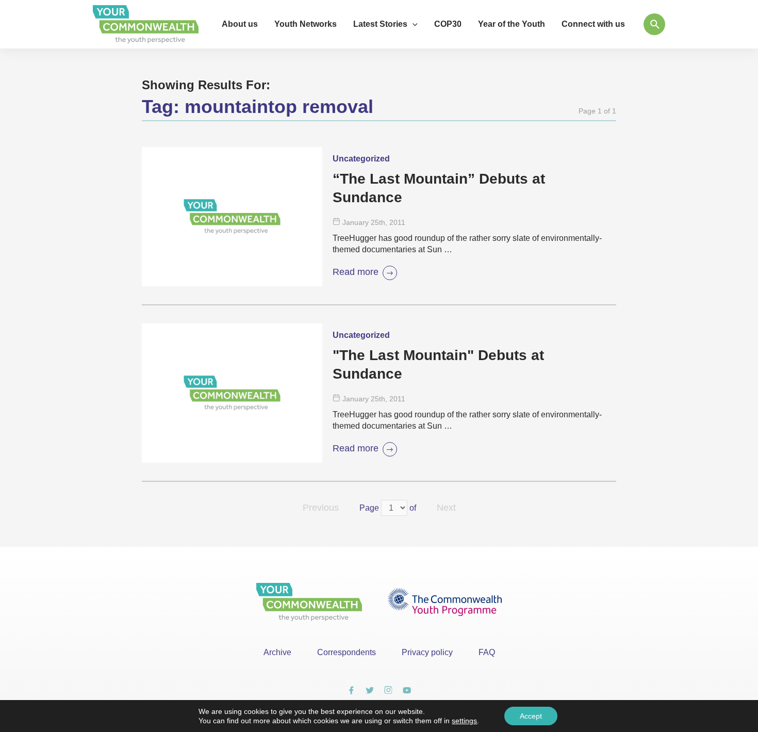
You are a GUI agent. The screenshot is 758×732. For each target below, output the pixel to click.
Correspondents (346, 652)
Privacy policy (427, 652)
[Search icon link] (654, 24)
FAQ (487, 652)
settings (464, 721)
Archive (277, 652)
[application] (412, 24)
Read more (355, 272)
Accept (531, 716)
